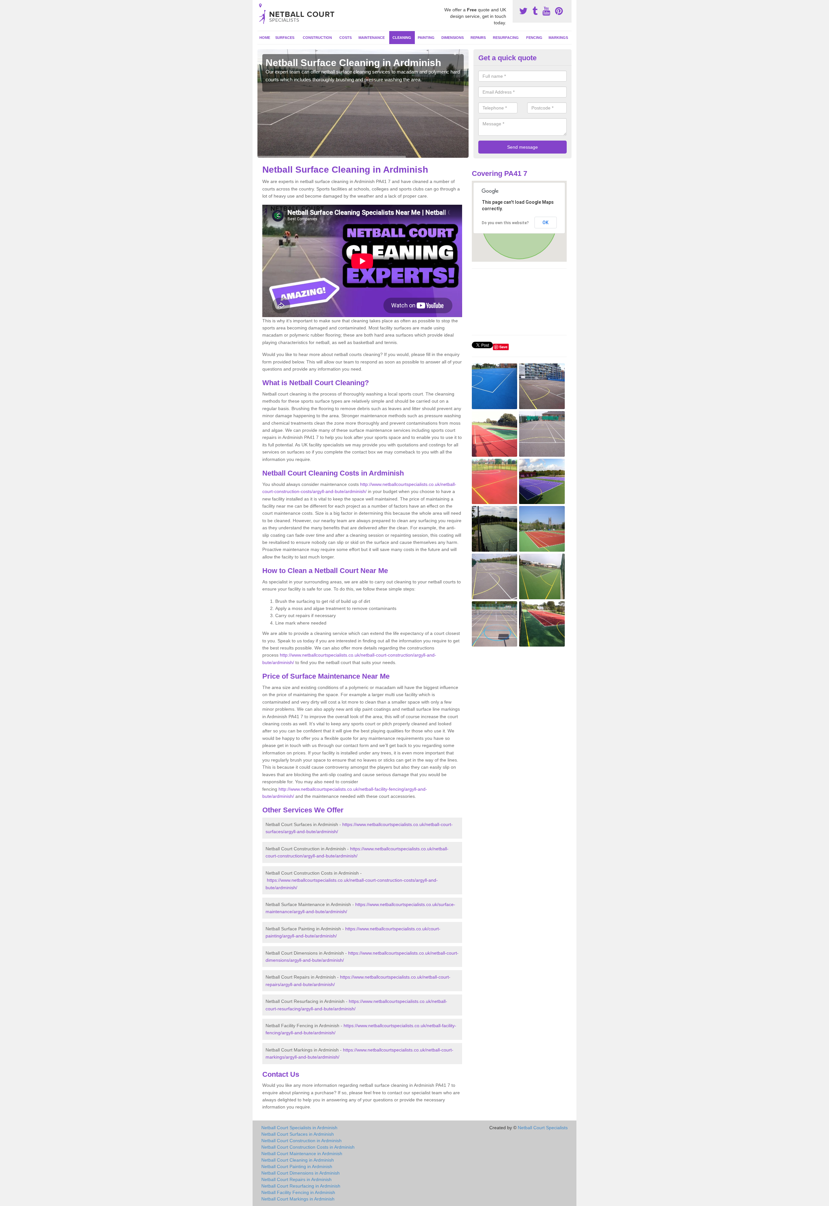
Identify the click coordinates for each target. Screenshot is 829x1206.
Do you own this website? (505, 223)
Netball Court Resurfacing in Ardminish (300, 1186)
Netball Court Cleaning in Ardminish (297, 1160)
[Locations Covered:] (260, 5)
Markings (558, 38)
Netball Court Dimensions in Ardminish (300, 1173)
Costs (345, 38)
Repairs (478, 38)
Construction (317, 38)
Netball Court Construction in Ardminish (301, 1140)
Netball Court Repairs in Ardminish (296, 1179)
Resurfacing (506, 38)
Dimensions (452, 38)
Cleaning (401, 38)
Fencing (534, 38)
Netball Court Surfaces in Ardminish (297, 1134)
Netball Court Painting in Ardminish (296, 1166)
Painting (426, 38)
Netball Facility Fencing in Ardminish (298, 1192)
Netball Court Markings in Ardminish (298, 1198)
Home (264, 38)
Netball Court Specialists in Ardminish (299, 1127)
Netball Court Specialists (543, 1127)
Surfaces (284, 38)
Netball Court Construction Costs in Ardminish (308, 1147)
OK (545, 222)
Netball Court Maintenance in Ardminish (301, 1153)
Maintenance (371, 38)
